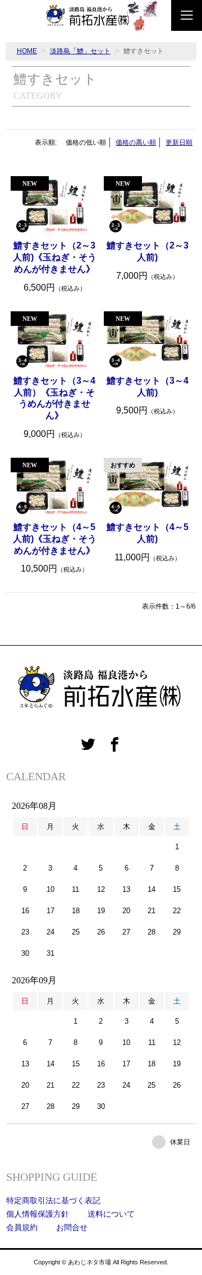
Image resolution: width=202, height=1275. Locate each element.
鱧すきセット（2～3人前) (148, 251)
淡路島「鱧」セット (80, 51)
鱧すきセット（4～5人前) (148, 533)
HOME (27, 51)
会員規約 (22, 1227)
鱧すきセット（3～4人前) (148, 386)
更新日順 (179, 142)
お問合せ (72, 1227)
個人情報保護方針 (37, 1214)
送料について (111, 1214)
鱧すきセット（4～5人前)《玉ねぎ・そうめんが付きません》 (55, 538)
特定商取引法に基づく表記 (53, 1200)
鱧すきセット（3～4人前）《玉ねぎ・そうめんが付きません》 (54, 398)
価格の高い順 (136, 142)
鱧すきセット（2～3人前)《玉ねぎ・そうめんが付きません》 (55, 257)
